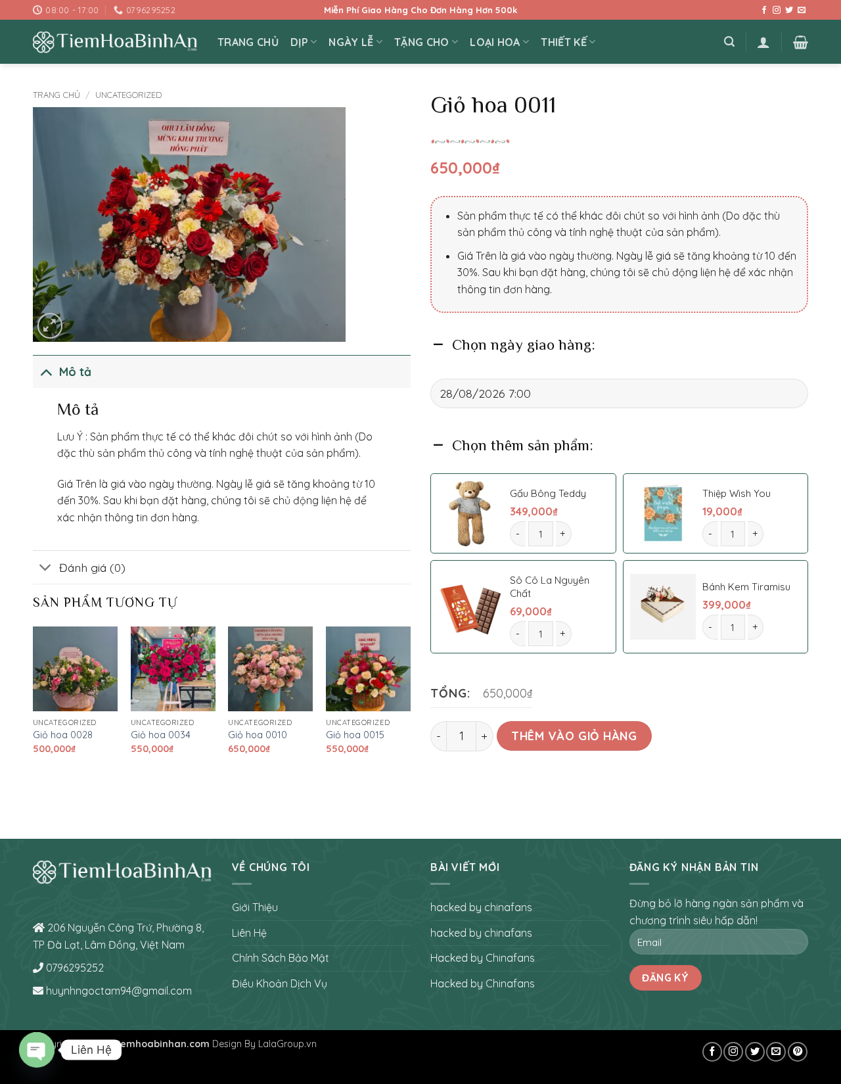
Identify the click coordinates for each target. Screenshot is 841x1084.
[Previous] (33, 701)
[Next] (410, 701)
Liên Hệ (249, 932)
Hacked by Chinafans (482, 957)
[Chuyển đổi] (45, 371)
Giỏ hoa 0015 (355, 735)
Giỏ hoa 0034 (161, 735)
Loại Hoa (495, 42)
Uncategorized (128, 94)
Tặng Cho (421, 42)
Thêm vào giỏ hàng (574, 735)
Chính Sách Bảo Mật (280, 957)
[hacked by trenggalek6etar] (115, 42)
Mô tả (75, 371)
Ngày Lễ (351, 42)
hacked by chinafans (481, 907)
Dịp (299, 42)
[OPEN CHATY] (37, 1050)
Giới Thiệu (255, 907)
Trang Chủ (248, 42)
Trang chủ (56, 94)
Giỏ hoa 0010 (257, 735)
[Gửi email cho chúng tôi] (802, 10)
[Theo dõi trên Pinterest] (797, 1052)
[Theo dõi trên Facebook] (764, 10)
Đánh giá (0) (92, 567)
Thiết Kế (564, 42)
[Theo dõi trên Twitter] (789, 10)
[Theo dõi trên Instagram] (777, 10)
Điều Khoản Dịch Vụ (279, 983)
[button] (729, 42)
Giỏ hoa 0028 (63, 735)
